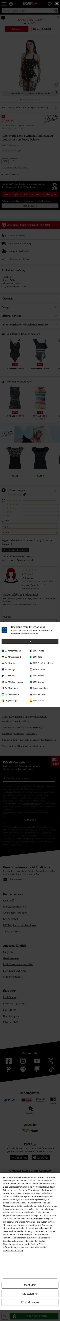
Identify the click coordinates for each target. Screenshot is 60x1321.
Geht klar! (30, 1285)
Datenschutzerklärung (13, 1250)
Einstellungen (30, 1302)
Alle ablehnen (30, 1293)
